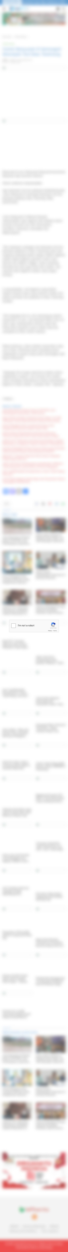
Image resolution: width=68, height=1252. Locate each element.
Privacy (50, 630)
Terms (55, 630)
